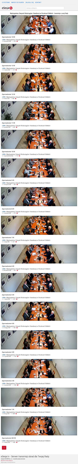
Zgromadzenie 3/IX (8, 352)
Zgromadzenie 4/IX (8, 323)
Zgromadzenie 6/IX (8, 266)
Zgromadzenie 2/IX (8, 381)
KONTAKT (38, 2)
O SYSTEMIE (6, 2)
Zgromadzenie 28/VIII (9, 438)
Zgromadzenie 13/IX (8, 66)
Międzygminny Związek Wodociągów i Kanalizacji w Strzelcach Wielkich (28, 40)
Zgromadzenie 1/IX (8, 409)
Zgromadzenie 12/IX (8, 94)
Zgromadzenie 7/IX (8, 237)
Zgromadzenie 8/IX (8, 209)
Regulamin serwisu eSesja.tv (7, 460)
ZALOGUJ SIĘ (29, 2)
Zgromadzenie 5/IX (8, 295)
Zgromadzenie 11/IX (8, 123)
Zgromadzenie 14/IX (8, 37)
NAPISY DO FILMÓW (17, 2)
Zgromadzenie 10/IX (8, 151)
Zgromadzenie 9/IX (8, 180)
